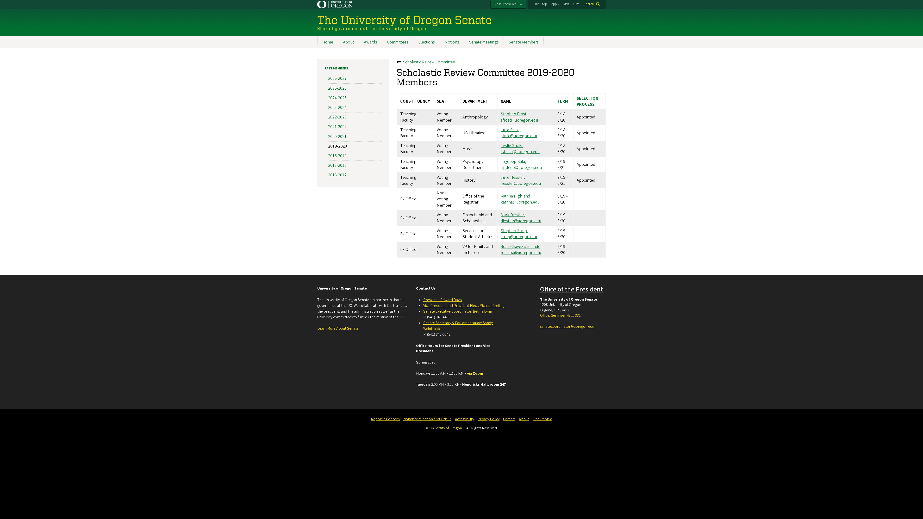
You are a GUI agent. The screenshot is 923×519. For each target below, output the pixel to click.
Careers (509, 419)
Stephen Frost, (514, 114)
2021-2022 (337, 127)
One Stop (540, 4)
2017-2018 (337, 165)
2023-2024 (337, 108)
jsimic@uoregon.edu (519, 136)
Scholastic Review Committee (429, 62)
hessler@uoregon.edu (521, 183)
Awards (370, 42)
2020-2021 (337, 137)
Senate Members (524, 42)
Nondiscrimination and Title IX (427, 419)
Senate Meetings (484, 42)
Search (589, 4)
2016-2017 (337, 175)
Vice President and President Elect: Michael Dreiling (464, 305)
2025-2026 (337, 88)
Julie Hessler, (513, 177)
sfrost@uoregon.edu (519, 120)
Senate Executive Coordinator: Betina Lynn (457, 311)
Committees (397, 42)
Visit (566, 4)
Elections (426, 42)
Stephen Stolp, (514, 231)
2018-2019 (337, 156)
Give (576, 4)
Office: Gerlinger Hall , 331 (560, 315)
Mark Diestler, (513, 215)
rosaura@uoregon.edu (521, 253)
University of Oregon (445, 428)
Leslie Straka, (512, 146)
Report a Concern (385, 419)
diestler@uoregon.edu (521, 221)
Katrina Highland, (516, 196)
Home (327, 42)
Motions (452, 42)
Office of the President (571, 289)
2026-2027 (337, 78)
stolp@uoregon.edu (519, 237)
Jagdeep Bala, (513, 162)
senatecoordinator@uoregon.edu (567, 326)
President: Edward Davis (442, 300)
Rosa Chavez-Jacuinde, (521, 247)
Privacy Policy (488, 419)
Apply (555, 4)
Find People (542, 419)
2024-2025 (337, 98)
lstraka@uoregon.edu (520, 152)
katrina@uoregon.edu (520, 202)
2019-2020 (337, 146)
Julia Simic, (510, 130)
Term (562, 101)
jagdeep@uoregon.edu (521, 168)
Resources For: (505, 4)
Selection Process (587, 101)
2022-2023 (337, 117)
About (348, 42)
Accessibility (464, 419)
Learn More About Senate (338, 328)
